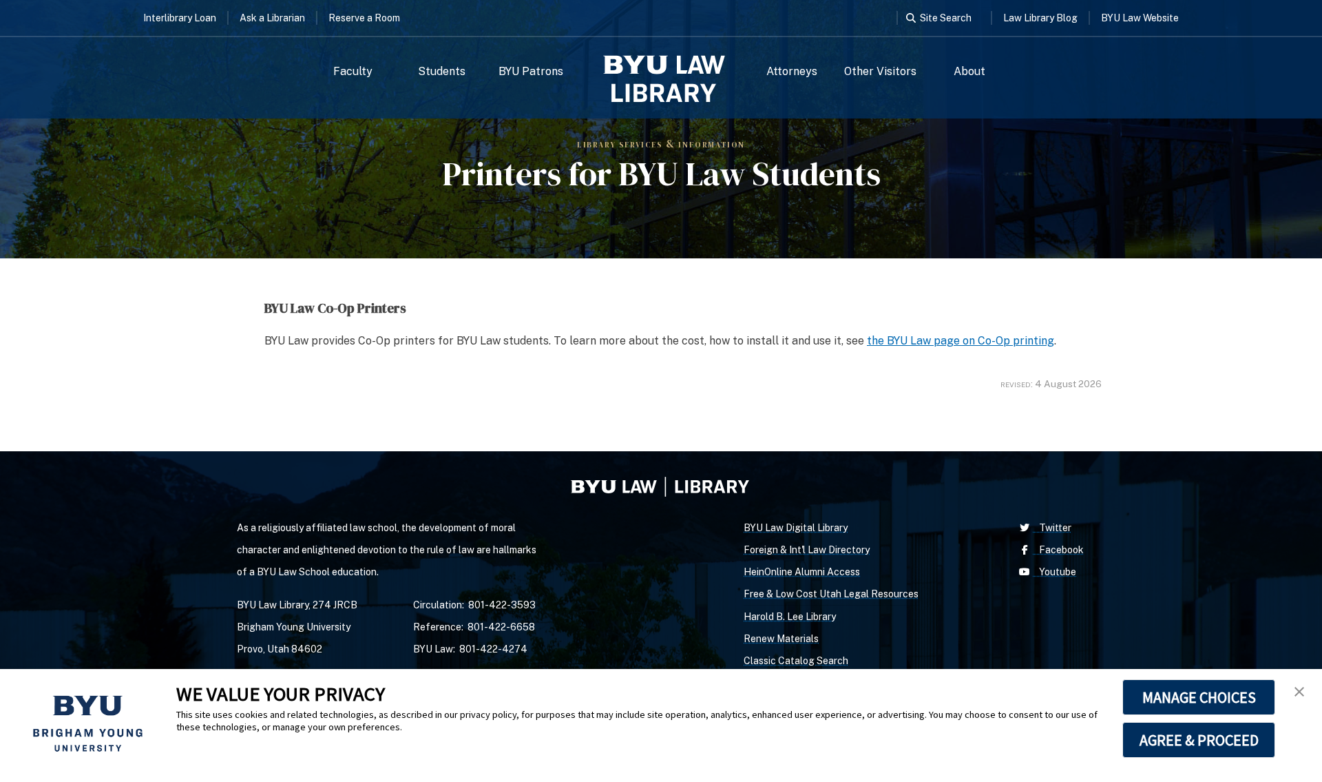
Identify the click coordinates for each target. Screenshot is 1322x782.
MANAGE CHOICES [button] (1199, 697)
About (969, 71)
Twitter (1052, 527)
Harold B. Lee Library (790, 616)
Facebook (1058, 549)
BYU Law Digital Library (796, 527)
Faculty (353, 71)
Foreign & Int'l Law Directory (807, 549)
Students (441, 71)
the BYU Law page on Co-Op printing (960, 340)
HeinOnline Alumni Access (802, 571)
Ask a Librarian (272, 17)
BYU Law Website (1140, 17)
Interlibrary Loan (179, 17)
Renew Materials (781, 638)
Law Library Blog (1040, 17)
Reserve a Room (364, 17)
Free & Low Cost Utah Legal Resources (831, 593)
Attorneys (791, 71)
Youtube (1054, 571)
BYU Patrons (531, 71)
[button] (1299, 692)
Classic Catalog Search (796, 660)
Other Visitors (880, 71)
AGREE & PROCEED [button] (1199, 740)
